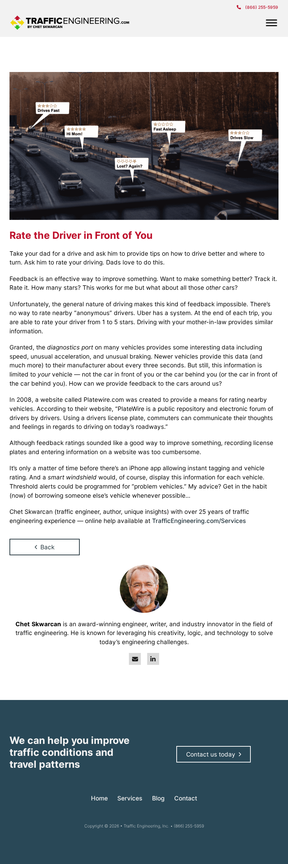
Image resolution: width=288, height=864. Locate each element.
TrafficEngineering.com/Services (199, 520)
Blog (158, 798)
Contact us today (210, 754)
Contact (185, 798)
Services (129, 798)
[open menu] (271, 23)
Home (99, 798)
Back (47, 547)
